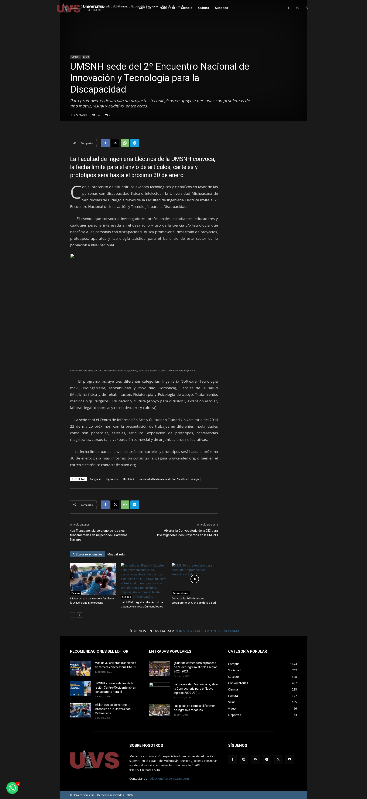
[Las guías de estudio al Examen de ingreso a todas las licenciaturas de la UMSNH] (159, 710)
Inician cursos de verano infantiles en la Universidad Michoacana (113, 709)
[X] (306, 7)
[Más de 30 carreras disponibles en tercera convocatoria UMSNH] (80, 668)
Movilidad (128, 479)
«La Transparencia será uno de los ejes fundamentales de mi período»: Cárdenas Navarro (98, 535)
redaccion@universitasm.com (168, 778)
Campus (75, 56)
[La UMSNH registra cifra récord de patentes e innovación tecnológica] (144, 581)
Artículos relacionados (87, 554)
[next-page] (79, 615)
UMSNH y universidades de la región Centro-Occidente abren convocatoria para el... (115, 687)
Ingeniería (112, 479)
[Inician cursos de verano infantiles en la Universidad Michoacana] (93, 579)
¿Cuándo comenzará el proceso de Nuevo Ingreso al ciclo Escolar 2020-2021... (195, 667)
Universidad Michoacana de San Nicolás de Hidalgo (169, 479)
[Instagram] (297, 7)
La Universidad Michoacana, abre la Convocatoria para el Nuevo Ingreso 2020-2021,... (196, 689)
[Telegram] (134, 143)
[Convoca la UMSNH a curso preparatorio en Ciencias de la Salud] (195, 579)
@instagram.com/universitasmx (207, 631)
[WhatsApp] (125, 143)
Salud (86, 56)
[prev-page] (72, 615)
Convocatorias (180, 593)
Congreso (95, 479)
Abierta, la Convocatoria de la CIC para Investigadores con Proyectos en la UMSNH (187, 533)
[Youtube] (289, 759)
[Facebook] (288, 7)
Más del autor (116, 554)
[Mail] (255, 759)
